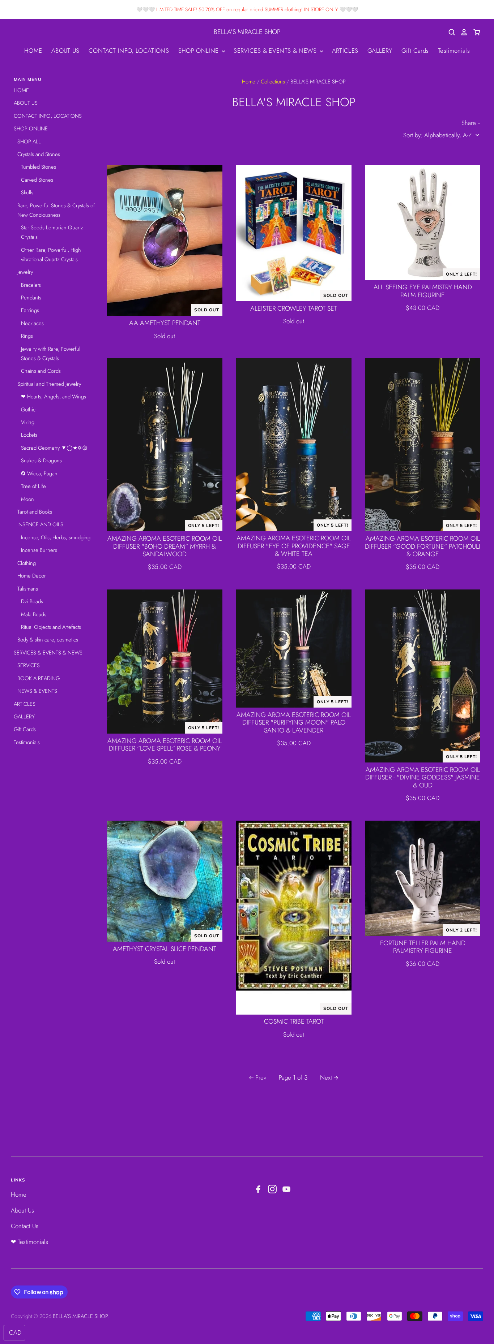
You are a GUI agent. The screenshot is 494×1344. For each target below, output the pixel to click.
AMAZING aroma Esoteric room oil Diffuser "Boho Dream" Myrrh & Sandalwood (164, 546)
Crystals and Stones (38, 154)
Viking (27, 422)
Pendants (31, 298)
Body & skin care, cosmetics (47, 640)
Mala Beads (33, 614)
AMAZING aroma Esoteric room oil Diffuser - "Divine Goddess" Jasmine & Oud (422, 777)
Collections (273, 82)
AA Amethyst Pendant (164, 323)
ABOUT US (65, 50)
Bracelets (31, 285)
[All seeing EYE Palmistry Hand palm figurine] (422, 222)
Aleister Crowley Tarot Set (293, 308)
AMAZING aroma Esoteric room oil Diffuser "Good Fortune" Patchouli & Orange (422, 546)
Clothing (26, 563)
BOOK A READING (38, 678)
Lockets (29, 435)
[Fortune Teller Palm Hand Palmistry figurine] (422, 878)
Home (248, 82)
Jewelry (25, 272)
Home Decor (31, 576)
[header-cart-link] (474, 32)
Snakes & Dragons (41, 460)
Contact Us (24, 1226)
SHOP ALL (29, 142)
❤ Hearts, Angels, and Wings (53, 397)
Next (326, 1077)
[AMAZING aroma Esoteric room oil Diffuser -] (422, 675)
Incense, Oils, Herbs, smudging (55, 537)
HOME (33, 50)
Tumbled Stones (38, 167)
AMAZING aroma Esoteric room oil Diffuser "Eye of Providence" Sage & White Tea (294, 546)
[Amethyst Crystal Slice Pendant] (164, 881)
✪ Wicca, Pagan (39, 473)
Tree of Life (33, 486)
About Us (22, 1210)
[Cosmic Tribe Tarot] (294, 918)
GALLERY (379, 50)
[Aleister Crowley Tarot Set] (294, 233)
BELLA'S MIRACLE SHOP (247, 31)
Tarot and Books (34, 512)
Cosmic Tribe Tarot (294, 1021)
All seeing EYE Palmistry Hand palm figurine (423, 291)
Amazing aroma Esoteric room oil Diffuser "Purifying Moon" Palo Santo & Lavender (294, 722)
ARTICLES (345, 50)
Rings (27, 336)
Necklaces (32, 323)
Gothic (28, 410)
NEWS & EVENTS (37, 691)
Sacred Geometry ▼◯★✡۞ (54, 448)
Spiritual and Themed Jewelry (49, 384)
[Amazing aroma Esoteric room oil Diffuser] (294, 648)
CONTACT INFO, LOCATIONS (129, 50)
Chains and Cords (41, 371)
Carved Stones (37, 180)
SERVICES (28, 665)
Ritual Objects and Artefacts (51, 627)
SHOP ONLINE (199, 50)
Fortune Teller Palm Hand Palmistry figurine (422, 947)
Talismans (27, 589)
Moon (27, 499)
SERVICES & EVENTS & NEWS (276, 50)
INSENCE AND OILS (40, 524)
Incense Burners (39, 550)
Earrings (30, 310)
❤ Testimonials (29, 1241)
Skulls (27, 192)
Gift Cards (415, 50)
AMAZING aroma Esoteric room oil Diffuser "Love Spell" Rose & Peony (164, 744)
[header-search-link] (449, 32)
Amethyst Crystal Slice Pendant (164, 949)
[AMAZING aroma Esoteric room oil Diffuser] (164, 444)
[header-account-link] (461, 32)
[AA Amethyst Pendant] (164, 240)
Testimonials (454, 50)
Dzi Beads (32, 601)
